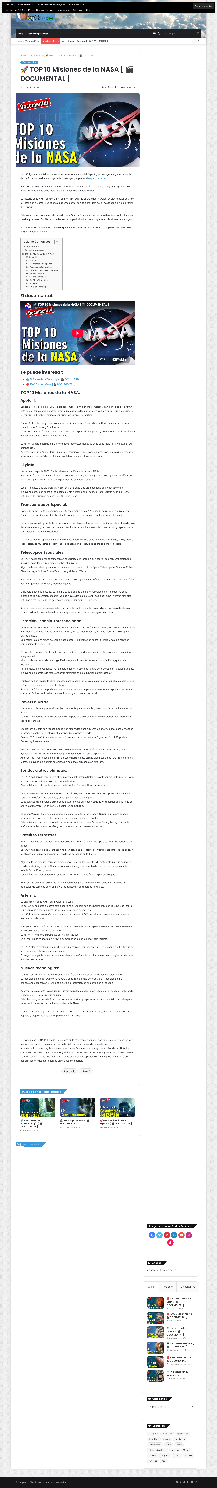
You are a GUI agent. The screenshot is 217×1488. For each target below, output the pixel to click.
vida (163, 1461)
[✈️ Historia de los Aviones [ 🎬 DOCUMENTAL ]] (155, 1332)
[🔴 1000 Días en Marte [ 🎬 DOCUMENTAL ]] (155, 1318)
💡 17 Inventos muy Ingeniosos (177, 1373)
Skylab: (32, 260)
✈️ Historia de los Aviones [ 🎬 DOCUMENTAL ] (177, 1331)
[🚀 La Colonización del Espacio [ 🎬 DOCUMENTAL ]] (117, 1107)
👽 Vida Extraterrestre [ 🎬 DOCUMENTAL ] (180, 1345)
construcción (182, 1434)
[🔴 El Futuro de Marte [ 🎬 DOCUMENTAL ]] (155, 1362)
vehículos (153, 1461)
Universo (188, 1455)
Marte (185, 1450)
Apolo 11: (33, 257)
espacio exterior (97, 178)
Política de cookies (81, 10)
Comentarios (188, 1286)
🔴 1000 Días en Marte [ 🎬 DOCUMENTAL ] (50, 384)
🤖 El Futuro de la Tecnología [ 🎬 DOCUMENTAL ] (54, 379)
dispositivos (154, 1439)
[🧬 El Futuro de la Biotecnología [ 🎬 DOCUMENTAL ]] (37, 1107)
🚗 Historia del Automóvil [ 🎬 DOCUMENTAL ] (85, 41)
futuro (168, 1444)
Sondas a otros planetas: (40, 277)
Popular (150, 1286)
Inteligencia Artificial (158, 1450)
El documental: (31, 246)
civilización (167, 1434)
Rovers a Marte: (37, 273)
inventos (175, 1450)
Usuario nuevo (169, 1270)
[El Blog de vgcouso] (35, 14)
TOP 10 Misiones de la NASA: (39, 254)
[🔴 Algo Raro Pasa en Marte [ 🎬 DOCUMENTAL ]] (155, 1303)
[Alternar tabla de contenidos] (55, 242)
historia (179, 1444)
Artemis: (33, 283)
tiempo (177, 1455)
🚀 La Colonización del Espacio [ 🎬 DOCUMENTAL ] (116, 1122)
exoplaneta (180, 1439)
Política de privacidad (38, 33)
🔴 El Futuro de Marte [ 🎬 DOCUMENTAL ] (180, 1359)
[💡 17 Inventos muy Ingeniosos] (155, 1376)
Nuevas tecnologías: (39, 286)
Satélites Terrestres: (39, 280)
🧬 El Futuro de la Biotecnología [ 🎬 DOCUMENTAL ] (31, 1123)
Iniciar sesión (153, 1270)
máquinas (165, 1455)
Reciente (168, 1286)
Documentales (37, 55)
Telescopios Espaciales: (40, 267)
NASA (87, 1071)
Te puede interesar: (34, 250)
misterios (152, 1455)
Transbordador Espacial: (41, 264)
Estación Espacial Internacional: (44, 270)
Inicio (20, 33)
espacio (70, 1071)
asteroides (153, 1434)
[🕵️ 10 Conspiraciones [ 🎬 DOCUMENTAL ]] (77, 1107)
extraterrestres (155, 1444)
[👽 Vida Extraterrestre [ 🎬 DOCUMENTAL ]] (155, 1348)
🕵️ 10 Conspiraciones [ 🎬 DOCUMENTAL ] (75, 1122)
